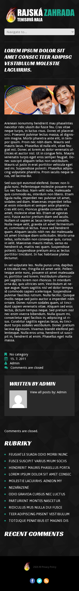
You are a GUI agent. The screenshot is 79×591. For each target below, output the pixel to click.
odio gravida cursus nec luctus (37, 494)
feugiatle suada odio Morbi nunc (38, 454)
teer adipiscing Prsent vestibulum (39, 514)
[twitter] (39, 581)
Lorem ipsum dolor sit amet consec (40, 474)
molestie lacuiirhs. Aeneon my (35, 481)
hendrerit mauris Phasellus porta (39, 467)
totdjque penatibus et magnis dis (38, 521)
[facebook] (32, 581)
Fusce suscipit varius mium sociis (38, 461)
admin (15, 363)
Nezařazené (19, 487)
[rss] (46, 581)
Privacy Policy (49, 567)
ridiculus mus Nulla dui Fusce (35, 507)
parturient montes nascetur (34, 501)
